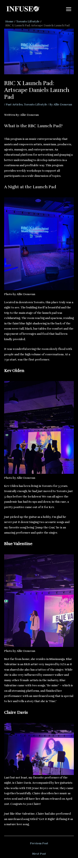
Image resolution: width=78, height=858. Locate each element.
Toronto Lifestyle (35, 104)
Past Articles (14, 104)
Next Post (39, 854)
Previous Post (39, 843)
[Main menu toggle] (68, 9)
